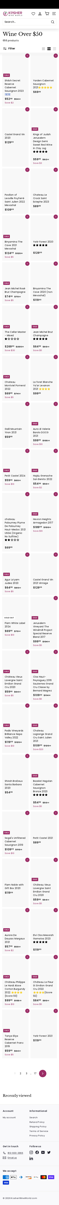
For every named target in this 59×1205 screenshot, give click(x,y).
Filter (11, 48)
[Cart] (47, 13)
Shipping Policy (38, 1126)
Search (34, 1117)
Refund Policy (37, 1122)
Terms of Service (39, 1131)
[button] (40, 151)
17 (35, 1073)
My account (9, 1117)
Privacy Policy (37, 1135)
